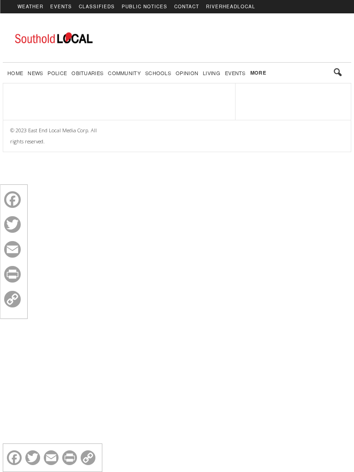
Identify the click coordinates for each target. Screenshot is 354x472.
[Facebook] (12, 199)
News (35, 73)
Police (57, 73)
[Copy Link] (12, 299)
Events (61, 6)
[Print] (12, 274)
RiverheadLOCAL (230, 6)
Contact (186, 6)
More (258, 72)
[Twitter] (12, 224)
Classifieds (97, 6)
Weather (30, 6)
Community (124, 73)
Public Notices (144, 6)
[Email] (12, 249)
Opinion (187, 73)
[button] (337, 73)
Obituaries (87, 73)
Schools (158, 73)
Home (15, 73)
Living (211, 73)
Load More (119, 98)
